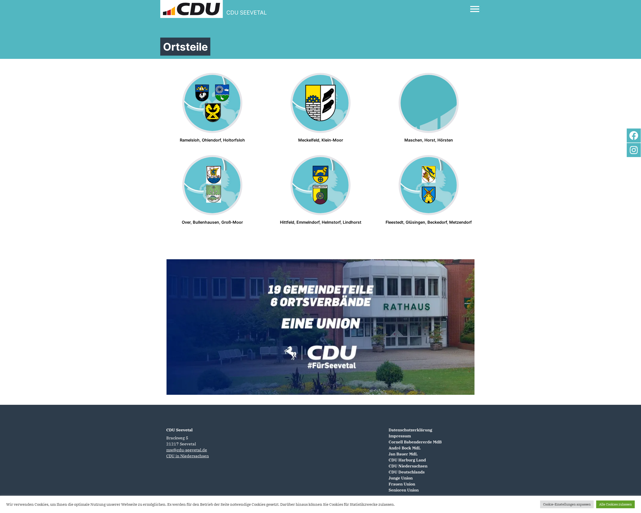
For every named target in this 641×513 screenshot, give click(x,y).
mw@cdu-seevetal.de (186, 449)
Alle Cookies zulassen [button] (615, 504)
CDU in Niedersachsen (187, 455)
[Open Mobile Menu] (475, 9)
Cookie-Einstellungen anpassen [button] (567, 504)
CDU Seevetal (179, 429)
